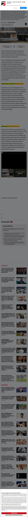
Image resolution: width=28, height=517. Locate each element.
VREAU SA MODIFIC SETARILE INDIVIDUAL (14, 515)
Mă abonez (23, 8)
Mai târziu (15, 8)
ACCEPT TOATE (14, 513)
